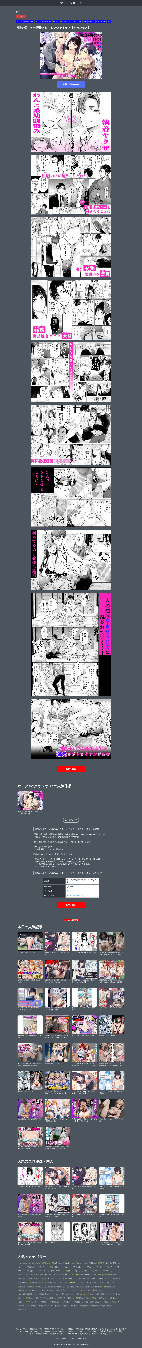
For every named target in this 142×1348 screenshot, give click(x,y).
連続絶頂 (117, 1278)
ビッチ (39, 1275)
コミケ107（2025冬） (27, 1294)
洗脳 (31, 1286)
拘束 (91, 1267)
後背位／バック (25, 1275)
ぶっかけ (82, 1263)
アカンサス (21, 16)
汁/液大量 (44, 1294)
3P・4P (19, 22)
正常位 (108, 1271)
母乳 (21, 1302)
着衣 (79, 1271)
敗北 (75, 1306)
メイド (55, 1294)
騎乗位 (97, 1271)
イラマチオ (48, 1278)
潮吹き (103, 1275)
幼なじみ (44, 1306)
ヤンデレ (56, 22)
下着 (30, 1298)
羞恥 (72, 1278)
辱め (21, 1267)
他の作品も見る (71, 820)
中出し (79, 22)
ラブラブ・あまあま (68, 22)
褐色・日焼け (48, 1290)
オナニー (91, 1275)
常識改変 (85, 1306)
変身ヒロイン (68, 1294)
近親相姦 (56, 1302)
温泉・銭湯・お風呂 (93, 1302)
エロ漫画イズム (64, 1338)
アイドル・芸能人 (86, 1286)
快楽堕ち (32, 1271)
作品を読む (71, 905)
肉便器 (113, 1275)
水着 (80, 1275)
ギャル (70, 1275)
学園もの (32, 1267)
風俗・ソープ (42, 1298)
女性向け (91, 22)
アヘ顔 (101, 1267)
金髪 (61, 1286)
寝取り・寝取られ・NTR (109, 1263)
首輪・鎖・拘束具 (66, 1298)
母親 (66, 1306)
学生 (21, 1271)
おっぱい (35, 1263)
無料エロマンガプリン (71, 3)
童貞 (108, 22)
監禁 (102, 1282)
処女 (85, 22)
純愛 (53, 1298)
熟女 (70, 1271)
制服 (93, 1263)
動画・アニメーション (46, 1286)
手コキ (71, 1286)
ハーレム (63, 1282)
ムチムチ (35, 1282)
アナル (44, 1267)
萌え (111, 1282)
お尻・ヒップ (34, 1278)
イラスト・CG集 (115, 1267)
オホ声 (96, 1306)
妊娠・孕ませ (101, 22)
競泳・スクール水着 (101, 1278)
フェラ (57, 1263)
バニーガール (33, 1302)
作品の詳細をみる (71, 84)
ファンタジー (49, 1282)
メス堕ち (74, 1290)
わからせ (89, 1294)
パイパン (85, 1290)
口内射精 (23, 1282)
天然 (35, 1306)
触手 (21, 1298)
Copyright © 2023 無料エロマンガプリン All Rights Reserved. (71, 1345)
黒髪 (21, 1286)
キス (99, 1286)
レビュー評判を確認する (75, 895)
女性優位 (78, 1302)
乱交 (21, 1278)
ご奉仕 (113, 1298)
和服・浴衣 (102, 1294)
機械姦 (45, 1302)
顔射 (21, 1290)
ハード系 (56, 1306)
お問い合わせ (82, 1338)
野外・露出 (56, 1267)
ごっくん (117, 1302)
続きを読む (71, 769)
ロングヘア (23, 1306)
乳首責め (97, 1290)
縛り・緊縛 (84, 1278)
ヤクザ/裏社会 (46, 22)
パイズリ (69, 1263)
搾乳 (79, 1294)
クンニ (37, 22)
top (57, 1338)
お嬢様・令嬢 (29, 22)
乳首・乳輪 (107, 1306)
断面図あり (110, 1286)
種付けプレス (33, 1290)
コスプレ (62, 1278)
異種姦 (67, 1302)
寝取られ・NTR (84, 1298)
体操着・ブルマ (78, 1282)
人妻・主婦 (79, 1267)
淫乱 (108, 1302)
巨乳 (46, 1263)
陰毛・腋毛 (61, 1290)
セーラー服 (115, 1294)
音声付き (23, 1309)
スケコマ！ (73, 1338)
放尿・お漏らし (100, 1298)
